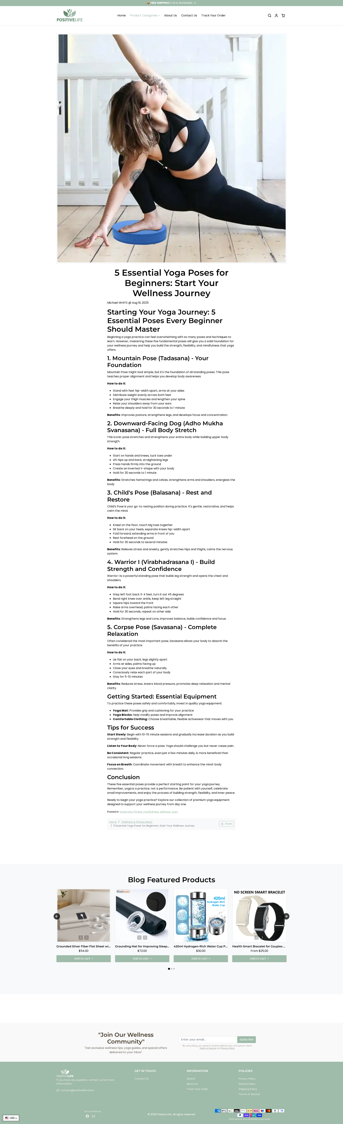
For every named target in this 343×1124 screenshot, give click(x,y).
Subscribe (246, 1039)
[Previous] (81, 937)
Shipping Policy (248, 1089)
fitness (137, 812)
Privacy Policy (228, 1048)
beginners (126, 812)
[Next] (86, 937)
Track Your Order (213, 15)
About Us (170, 15)
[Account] (276, 15)
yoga (174, 812)
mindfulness (150, 812)
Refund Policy (247, 1084)
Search (191, 1078)
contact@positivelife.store (77, 1090)
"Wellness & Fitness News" (137, 822)
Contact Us (189, 15)
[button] (269, 15)
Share (228, 824)
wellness (165, 812)
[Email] (93, 1116)
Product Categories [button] (144, 15)
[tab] (169, 969)
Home (121, 15)
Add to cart (82, 958)
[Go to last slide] (57, 916)
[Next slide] (286, 916)
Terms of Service (208, 1048)
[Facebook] (87, 1116)
